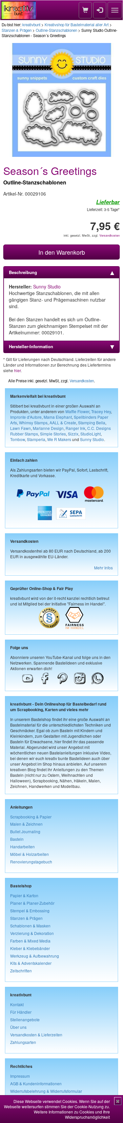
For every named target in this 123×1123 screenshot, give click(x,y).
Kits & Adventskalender (30, 963)
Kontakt (17, 1004)
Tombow (17, 439)
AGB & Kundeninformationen (36, 1083)
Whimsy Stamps (33, 422)
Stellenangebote (25, 1019)
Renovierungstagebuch (31, 861)
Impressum (20, 1076)
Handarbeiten (22, 846)
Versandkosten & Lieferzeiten (36, 1034)
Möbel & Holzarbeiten (29, 854)
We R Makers (59, 439)
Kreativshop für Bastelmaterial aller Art (77, 24)
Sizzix (73, 433)
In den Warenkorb (61, 252)
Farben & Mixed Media (30, 940)
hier (17, 370)
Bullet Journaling (25, 831)
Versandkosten (109, 235)
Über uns (18, 1027)
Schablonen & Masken (30, 925)
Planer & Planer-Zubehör (32, 903)
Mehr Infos (103, 567)
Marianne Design (48, 428)
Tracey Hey (101, 411)
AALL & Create (63, 422)
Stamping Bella (91, 422)
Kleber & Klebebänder (30, 948)
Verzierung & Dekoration (32, 933)
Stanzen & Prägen (16, 30)
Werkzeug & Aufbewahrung (34, 956)
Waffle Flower (77, 411)
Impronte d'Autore (26, 417)
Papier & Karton (24, 895)
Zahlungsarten (23, 1042)
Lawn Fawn (20, 428)
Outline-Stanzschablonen (56, 30)
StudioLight (90, 433)
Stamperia (36, 439)
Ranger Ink (75, 428)
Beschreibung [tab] (23, 272)
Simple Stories (53, 433)
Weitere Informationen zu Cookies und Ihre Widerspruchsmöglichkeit (72, 1114)
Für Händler (20, 1012)
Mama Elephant (58, 417)
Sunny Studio (47, 286)
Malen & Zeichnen (26, 824)
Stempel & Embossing (30, 910)
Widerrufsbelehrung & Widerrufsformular (46, 1091)
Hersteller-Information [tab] (31, 346)
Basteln (17, 839)
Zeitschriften (21, 970)
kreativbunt (31, 24)
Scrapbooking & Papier (30, 816)
